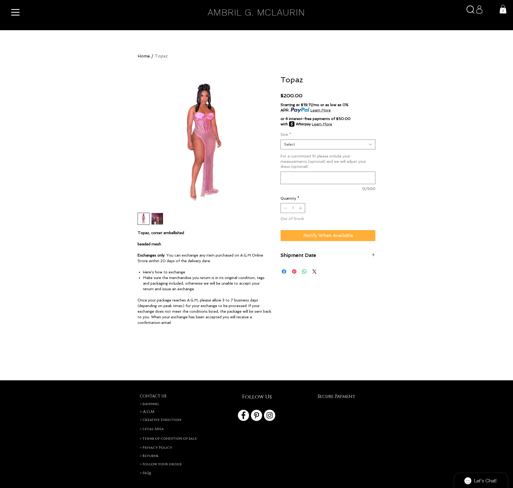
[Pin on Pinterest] (294, 271)
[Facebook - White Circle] (243, 415)
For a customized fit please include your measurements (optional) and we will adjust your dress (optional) (323, 161)
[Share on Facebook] (284, 271)
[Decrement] (284, 208)
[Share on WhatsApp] (304, 271)
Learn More (320, 110)
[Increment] (301, 208)
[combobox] (328, 145)
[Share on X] (314, 271)
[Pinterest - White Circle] (256, 415)
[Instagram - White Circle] (269, 415)
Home (144, 56)
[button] (15, 12)
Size (286, 134)
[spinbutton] (293, 208)
